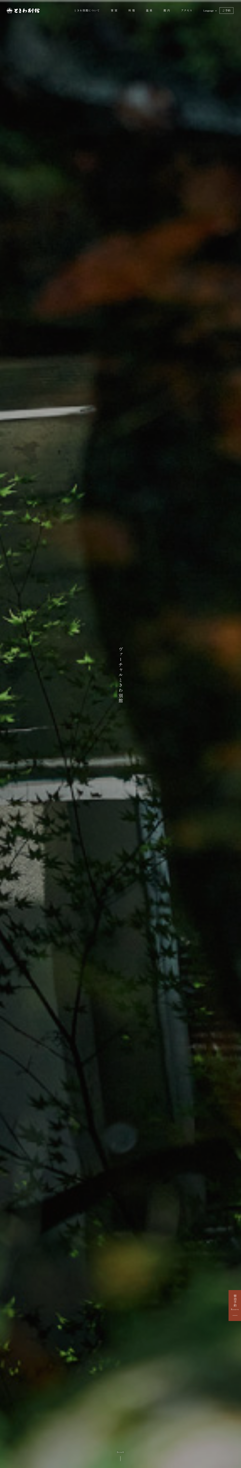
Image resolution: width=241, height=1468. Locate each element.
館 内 (166, 10)
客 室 (114, 10)
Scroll (120, 1452)
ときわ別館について (87, 10)
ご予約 (226, 10)
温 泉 (149, 10)
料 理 (131, 10)
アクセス (186, 10)
